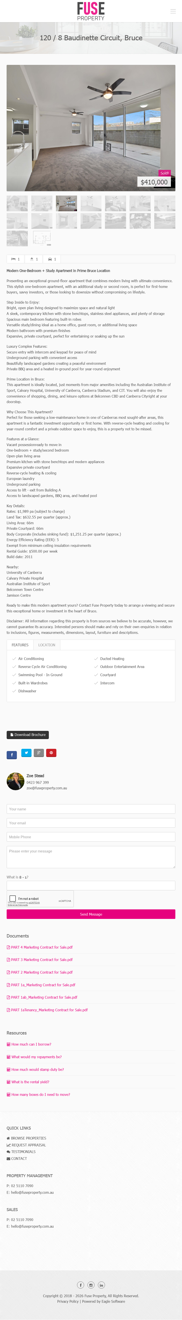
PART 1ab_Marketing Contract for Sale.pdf (43, 997)
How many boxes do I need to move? (40, 1094)
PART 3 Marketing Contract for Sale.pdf (41, 959)
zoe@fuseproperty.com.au (47, 788)
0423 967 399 (38, 782)
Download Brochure (30, 734)
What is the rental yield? (29, 1081)
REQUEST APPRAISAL (28, 1145)
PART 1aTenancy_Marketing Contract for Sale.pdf (49, 1009)
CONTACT (18, 1158)
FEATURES (20, 645)
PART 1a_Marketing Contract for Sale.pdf (42, 984)
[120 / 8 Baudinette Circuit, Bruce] (91, 128)
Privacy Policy (68, 1301)
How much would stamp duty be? (37, 1069)
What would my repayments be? (36, 1056)
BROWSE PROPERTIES (28, 1138)
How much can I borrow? (30, 1044)
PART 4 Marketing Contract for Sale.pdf (41, 947)
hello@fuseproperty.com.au (32, 1192)
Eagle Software (113, 1301)
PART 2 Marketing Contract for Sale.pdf (41, 972)
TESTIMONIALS (23, 1151)
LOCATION (46, 645)
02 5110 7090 (22, 1185)
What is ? (17, 877)
